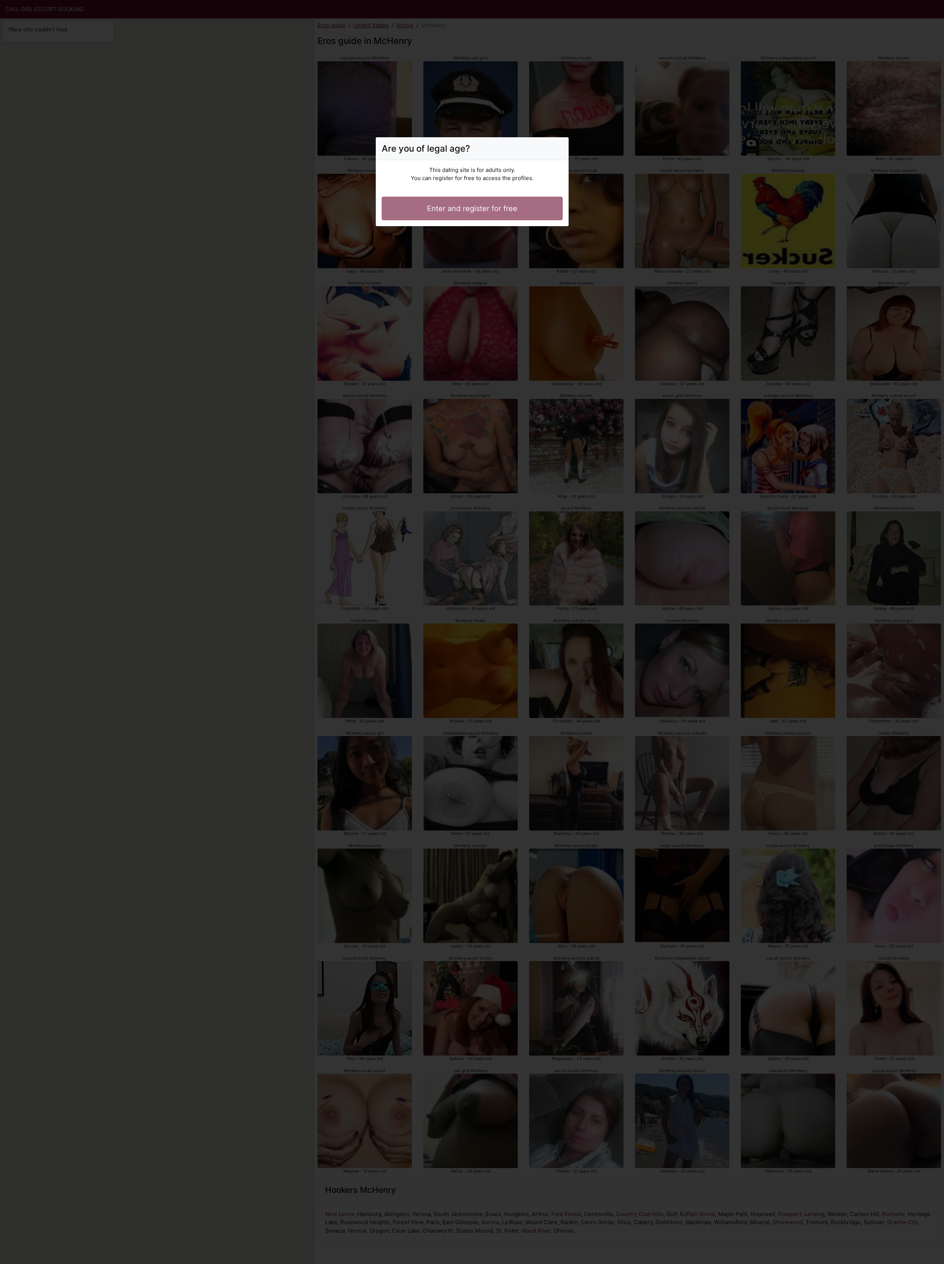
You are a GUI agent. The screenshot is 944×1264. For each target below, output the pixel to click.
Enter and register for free (472, 208)
